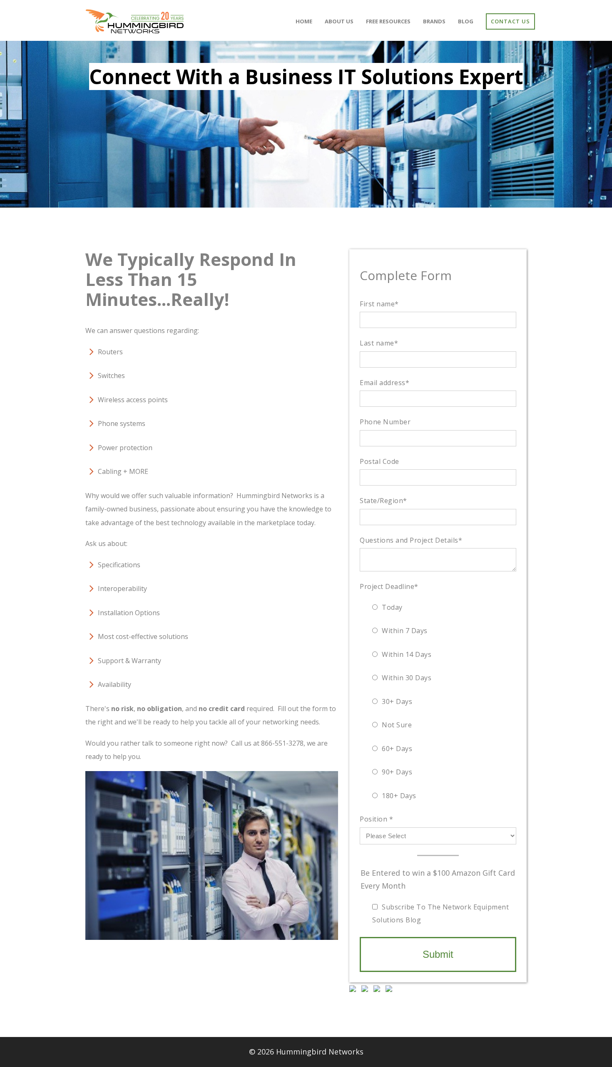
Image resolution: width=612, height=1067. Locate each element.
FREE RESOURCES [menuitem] (388, 21)
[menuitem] (510, 21)
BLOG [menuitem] (465, 21)
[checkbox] (438, 701)
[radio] (440, 607)
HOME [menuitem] (304, 21)
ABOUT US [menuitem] (339, 21)
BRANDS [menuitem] (434, 21)
